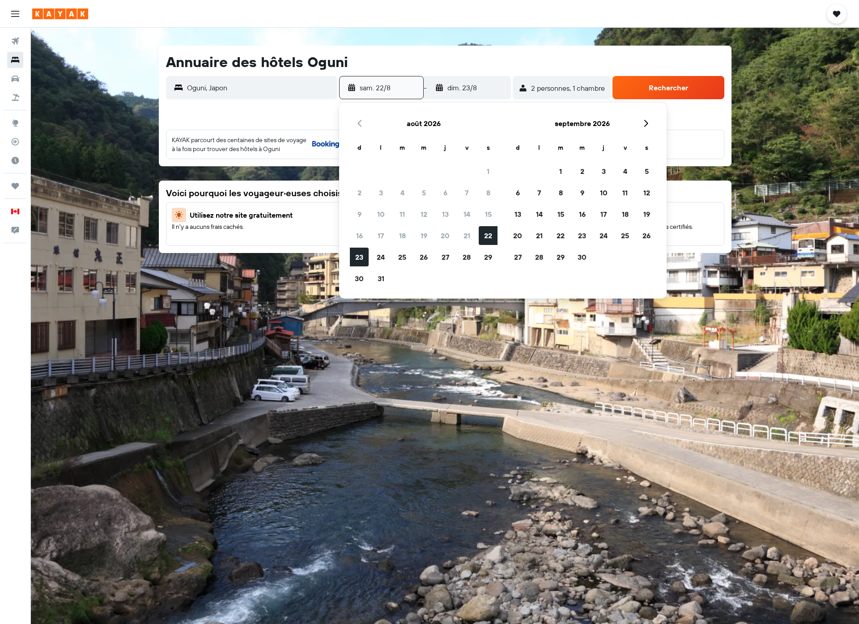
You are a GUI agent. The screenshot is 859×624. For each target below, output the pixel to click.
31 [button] (381, 278)
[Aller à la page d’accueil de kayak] (60, 13)
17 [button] (381, 235)
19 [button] (424, 235)
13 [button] (445, 214)
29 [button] (488, 257)
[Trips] (15, 186)
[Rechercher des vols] (15, 41)
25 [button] (402, 257)
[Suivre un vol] (15, 142)
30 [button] (359, 278)
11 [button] (402, 214)
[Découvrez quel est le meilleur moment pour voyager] (15, 160)
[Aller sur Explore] (15, 123)
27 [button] (445, 257)
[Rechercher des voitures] (15, 79)
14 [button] (467, 214)
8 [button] (488, 192)
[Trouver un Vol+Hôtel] (15, 97)
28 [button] (467, 257)
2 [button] (359, 192)
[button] (15, 14)
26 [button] (424, 257)
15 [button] (488, 214)
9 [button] (359, 214)
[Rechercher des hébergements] (15, 60)
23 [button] (359, 257)
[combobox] (260, 87)
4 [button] (402, 192)
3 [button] (381, 192)
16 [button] (359, 235)
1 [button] (488, 171)
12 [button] (424, 214)
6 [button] (445, 192)
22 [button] (488, 235)
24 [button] (381, 257)
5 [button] (424, 192)
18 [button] (402, 235)
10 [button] (381, 214)
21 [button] (467, 235)
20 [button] (445, 235)
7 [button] (466, 192)
